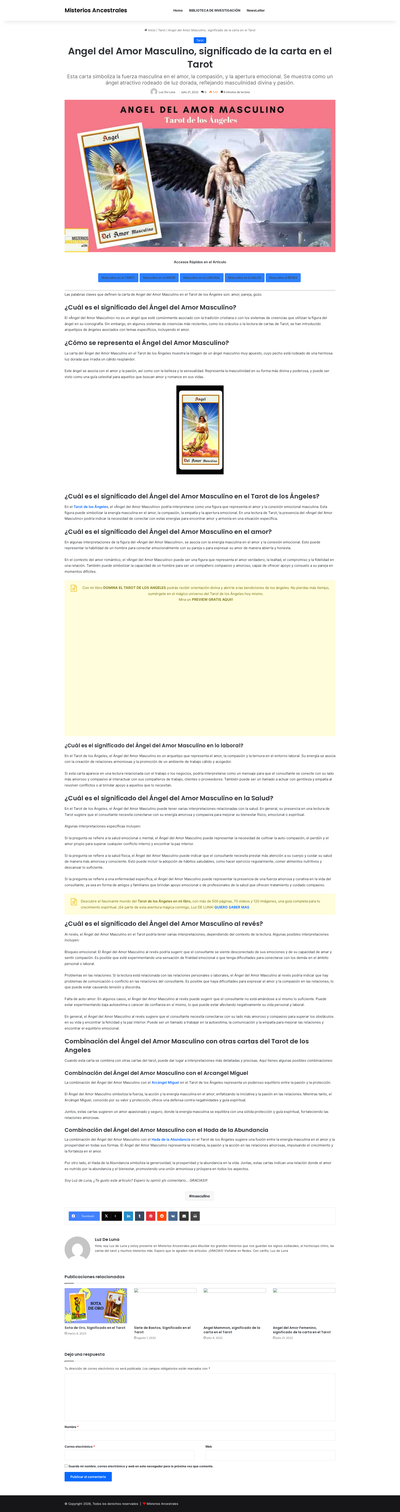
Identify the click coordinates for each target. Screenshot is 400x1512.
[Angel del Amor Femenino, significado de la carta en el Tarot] (304, 1305)
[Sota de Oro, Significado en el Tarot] (96, 1305)
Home (178, 10)
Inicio (151, 30)
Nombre (72, 1427)
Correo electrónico (80, 1446)
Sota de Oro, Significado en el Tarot (95, 1327)
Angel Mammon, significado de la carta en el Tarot (231, 1329)
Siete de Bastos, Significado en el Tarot (162, 1329)
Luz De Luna (107, 1239)
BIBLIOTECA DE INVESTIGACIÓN (214, 10)
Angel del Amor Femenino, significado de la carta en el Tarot (302, 1329)
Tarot (162, 30)
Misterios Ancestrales (162, 1504)
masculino (200, 1196)
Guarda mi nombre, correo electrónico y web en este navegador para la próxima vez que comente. (141, 1466)
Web (208, 1446)
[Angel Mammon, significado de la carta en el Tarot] (234, 1305)
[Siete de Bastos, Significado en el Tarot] (165, 1305)
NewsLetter (256, 10)
